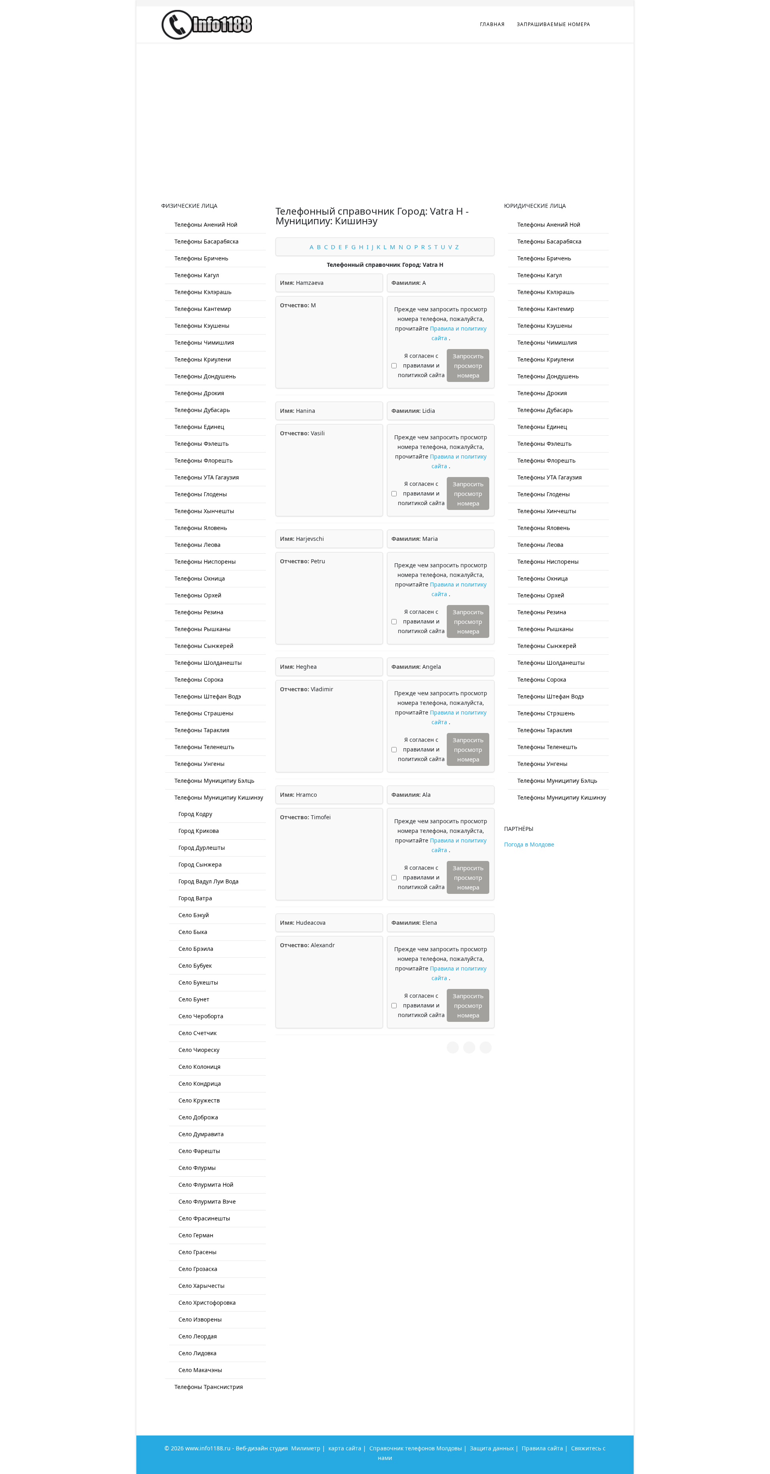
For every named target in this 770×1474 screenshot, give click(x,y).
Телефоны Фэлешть (201, 443)
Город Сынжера (199, 864)
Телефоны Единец (198, 426)
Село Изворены (199, 1319)
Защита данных (492, 1448)
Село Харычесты (201, 1285)
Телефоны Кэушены (201, 325)
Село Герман (195, 1235)
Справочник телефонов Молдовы (415, 1448)
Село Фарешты (198, 1151)
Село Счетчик (197, 1033)
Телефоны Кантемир (202, 309)
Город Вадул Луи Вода (208, 881)
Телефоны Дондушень (204, 376)
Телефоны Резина (198, 612)
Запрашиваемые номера (553, 24)
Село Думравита (200, 1134)
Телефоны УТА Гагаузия (206, 477)
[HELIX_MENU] (605, 23)
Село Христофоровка (206, 1302)
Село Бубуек (194, 965)
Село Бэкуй (193, 915)
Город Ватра (194, 898)
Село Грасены (197, 1252)
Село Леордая (197, 1336)
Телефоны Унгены (199, 763)
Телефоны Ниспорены (204, 561)
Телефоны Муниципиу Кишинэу (218, 797)
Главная (492, 24)
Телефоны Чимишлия (203, 342)
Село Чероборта (200, 1016)
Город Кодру (194, 814)
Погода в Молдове (529, 844)
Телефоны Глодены (200, 494)
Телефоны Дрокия (198, 393)
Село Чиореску (198, 1050)
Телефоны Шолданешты (207, 662)
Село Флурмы (196, 1167)
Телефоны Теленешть (203, 747)
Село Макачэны (199, 1370)
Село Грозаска (197, 1269)
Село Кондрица (199, 1083)
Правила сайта (542, 1448)
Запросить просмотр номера (468, 365)
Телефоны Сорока (198, 679)
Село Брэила (195, 948)
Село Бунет (193, 999)
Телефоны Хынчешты (203, 511)
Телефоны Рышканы (202, 629)
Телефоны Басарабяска (206, 241)
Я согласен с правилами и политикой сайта (421, 365)
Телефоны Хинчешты (546, 511)
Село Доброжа (197, 1117)
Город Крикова (198, 830)
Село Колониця (199, 1066)
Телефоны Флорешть (203, 460)
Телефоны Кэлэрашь (202, 292)
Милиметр (305, 1448)
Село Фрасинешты (203, 1218)
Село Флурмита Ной (205, 1184)
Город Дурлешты (201, 847)
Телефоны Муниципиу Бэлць (213, 780)
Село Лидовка (197, 1353)
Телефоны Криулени (202, 359)
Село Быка (192, 932)
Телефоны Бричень (200, 258)
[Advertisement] (385, 103)
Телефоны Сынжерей (203, 646)
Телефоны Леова (197, 544)
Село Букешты (197, 982)
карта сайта (344, 1448)
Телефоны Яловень (200, 528)
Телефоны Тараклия (201, 730)
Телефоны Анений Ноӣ (205, 224)
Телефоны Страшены (203, 713)
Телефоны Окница (199, 578)
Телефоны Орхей (197, 595)
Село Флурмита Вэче (206, 1201)
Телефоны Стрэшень (545, 713)
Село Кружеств (198, 1100)
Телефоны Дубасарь (201, 410)
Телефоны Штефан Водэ (207, 696)
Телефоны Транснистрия (208, 1387)
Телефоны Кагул (196, 275)
